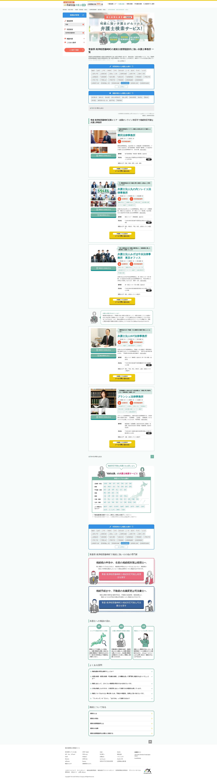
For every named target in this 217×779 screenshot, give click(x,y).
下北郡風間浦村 (129, 77)
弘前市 (98, 70)
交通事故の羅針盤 (121, 761)
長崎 (113, 502)
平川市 (137, 70)
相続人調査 (125, 97)
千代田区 (130, 196)
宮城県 (121, 138)
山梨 (109, 489)
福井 (125, 489)
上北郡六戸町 (132, 73)
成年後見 (93, 100)
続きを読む (143, 149)
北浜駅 (138, 400)
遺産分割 (101, 97)
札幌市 (122, 506)
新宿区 (130, 261)
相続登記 (140, 97)
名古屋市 (116, 506)
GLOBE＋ (102, 754)
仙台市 (130, 138)
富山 (117, 489)
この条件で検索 (74, 50)
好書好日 (102, 756)
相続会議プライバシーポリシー (106, 770)
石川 (121, 489)
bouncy (84, 761)
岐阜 (113, 492)
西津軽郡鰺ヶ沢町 (105, 83)
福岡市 (127, 506)
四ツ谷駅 (139, 261)
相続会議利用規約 (91, 770)
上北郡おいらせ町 (112, 73)
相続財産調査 (132, 97)
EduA (66, 756)
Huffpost (84, 756)
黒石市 (132, 70)
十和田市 (109, 70)
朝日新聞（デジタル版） (71, 752)
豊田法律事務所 (126, 135)
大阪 (105, 496)
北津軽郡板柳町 (129, 80)
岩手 (114, 483)
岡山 (109, 499)
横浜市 (105, 506)
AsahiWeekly (138, 758)
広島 (105, 499)
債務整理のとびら (86, 763)
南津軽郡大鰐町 (134, 83)
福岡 (105, 502)
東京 (105, 486)
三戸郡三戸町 (94, 80)
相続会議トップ (112, 3)
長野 (113, 489)
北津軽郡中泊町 (95, 83)
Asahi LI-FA (120, 759)
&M (66, 754)
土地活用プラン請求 (149, 3)
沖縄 (134, 502)
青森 (110, 483)
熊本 (117, 502)
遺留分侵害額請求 (115, 97)
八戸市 (103, 70)
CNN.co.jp (84, 754)
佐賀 (109, 502)
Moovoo (67, 759)
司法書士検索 (138, 3)
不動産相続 (119, 100)
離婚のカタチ (68, 763)
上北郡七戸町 (94, 73)
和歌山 (125, 496)
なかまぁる (102, 759)
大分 (121, 502)
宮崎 (125, 502)
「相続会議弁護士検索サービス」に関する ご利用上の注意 (107, 514)
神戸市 (132, 506)
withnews (67, 761)
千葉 (118, 486)
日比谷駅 (139, 196)
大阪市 (130, 400)
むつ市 (127, 70)
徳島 (129, 499)
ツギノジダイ (120, 756)
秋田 (118, 483)
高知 (137, 499)
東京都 (121, 196)
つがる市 (143, 70)
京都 (113, 496)
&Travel (73, 754)
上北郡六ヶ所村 (141, 73)
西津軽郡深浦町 (115, 83)
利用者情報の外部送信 (121, 770)
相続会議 (119, 754)
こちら (126, 516)
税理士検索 (129, 3)
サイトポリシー (81, 770)
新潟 (105, 489)
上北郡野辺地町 (123, 73)
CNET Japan (85, 752)
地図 (149, 159)
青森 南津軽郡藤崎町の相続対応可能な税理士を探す (121, 575)
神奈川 (109, 486)
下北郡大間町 (111, 77)
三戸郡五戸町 (146, 77)
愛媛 (133, 499)
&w (69, 754)
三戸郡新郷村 (120, 80)
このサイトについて (70, 770)
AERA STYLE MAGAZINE (106, 761)
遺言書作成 (94, 97)
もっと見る (121, 86)
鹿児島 (129, 502)
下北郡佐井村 (120, 77)
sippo (101, 752)
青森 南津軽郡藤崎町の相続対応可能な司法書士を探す (121, 604)
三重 (117, 492)
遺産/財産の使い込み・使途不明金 (106, 100)
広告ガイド (74, 772)
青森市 (93, 70)
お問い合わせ (82, 772)
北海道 (105, 483)
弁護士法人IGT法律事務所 (132, 336)
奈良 (117, 496)
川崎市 (118, 509)
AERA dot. (85, 759)
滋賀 (121, 496)
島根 (121, 499)
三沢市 (115, 70)
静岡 (109, 492)
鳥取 (117, 499)
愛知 (105, 492)
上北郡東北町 (103, 73)
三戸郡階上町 (103, 80)
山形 (126, 483)
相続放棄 (107, 97)
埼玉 (114, 486)
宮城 (122, 483)
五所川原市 (121, 70)
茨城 (122, 486)
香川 (125, 499)
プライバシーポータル (135, 770)
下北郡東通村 (103, 77)
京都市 (137, 506)
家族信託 (146, 97)
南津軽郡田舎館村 (144, 83)
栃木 (126, 486)
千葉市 (123, 509)
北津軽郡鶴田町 (139, 80)
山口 (113, 499)
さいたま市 (111, 509)
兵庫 (109, 496)
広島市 (142, 506)
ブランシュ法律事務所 (130, 396)
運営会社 (67, 772)
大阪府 (121, 400)
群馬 (130, 486)
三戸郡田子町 (111, 80)
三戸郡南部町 (138, 77)
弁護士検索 (121, 3)
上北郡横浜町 (94, 77)
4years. (119, 752)
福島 (130, 483)
